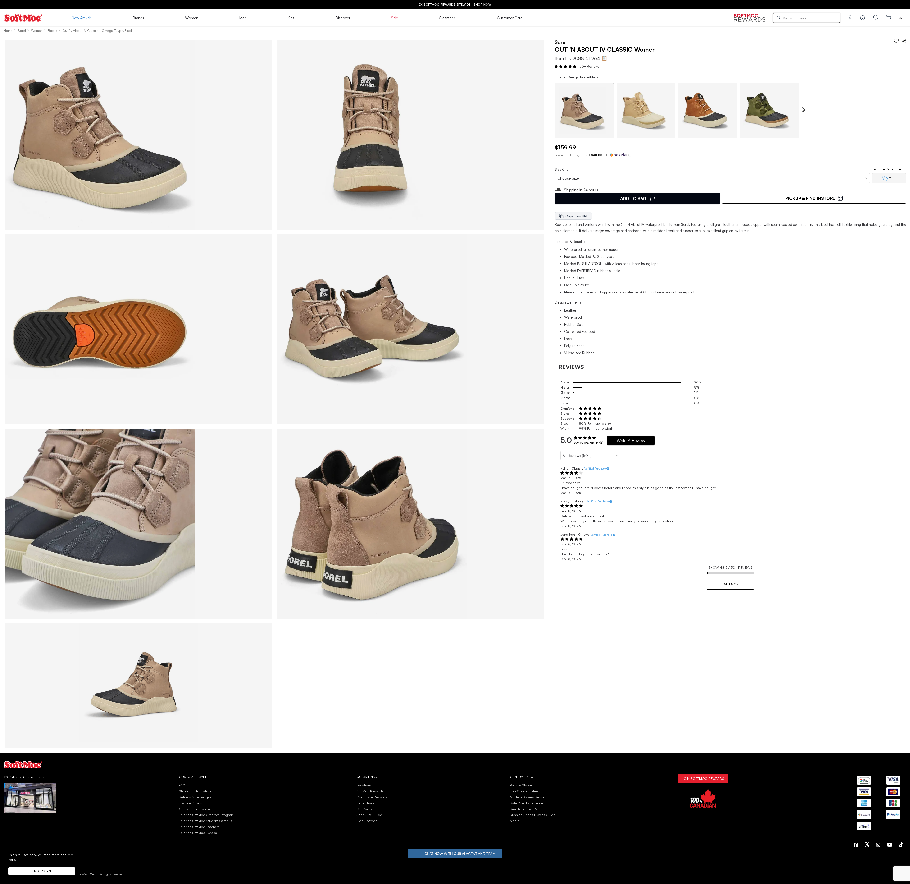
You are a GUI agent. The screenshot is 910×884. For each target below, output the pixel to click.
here (11, 859)
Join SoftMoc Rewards (703, 778)
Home (8, 30)
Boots (52, 30)
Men (243, 17)
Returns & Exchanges (195, 797)
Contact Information (194, 809)
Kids (290, 17)
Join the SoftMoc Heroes (198, 833)
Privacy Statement (524, 785)
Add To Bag (633, 198)
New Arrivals (82, 17)
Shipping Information (195, 791)
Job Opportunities (524, 791)
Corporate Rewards (371, 797)
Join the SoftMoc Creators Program (206, 815)
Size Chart (563, 169)
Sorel (22, 30)
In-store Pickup (190, 803)
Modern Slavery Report (528, 797)
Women (191, 17)
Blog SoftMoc (366, 821)
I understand (41, 871)
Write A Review (631, 440)
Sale (394, 17)
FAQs (183, 785)
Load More (730, 584)
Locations (364, 785)
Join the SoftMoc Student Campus (205, 821)
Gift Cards (364, 809)
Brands (138, 17)
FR (900, 18)
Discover (342, 17)
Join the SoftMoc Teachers (199, 827)
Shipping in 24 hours (581, 189)
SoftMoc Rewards (369, 791)
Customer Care (510, 17)
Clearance (447, 17)
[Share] (904, 41)
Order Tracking (367, 803)
